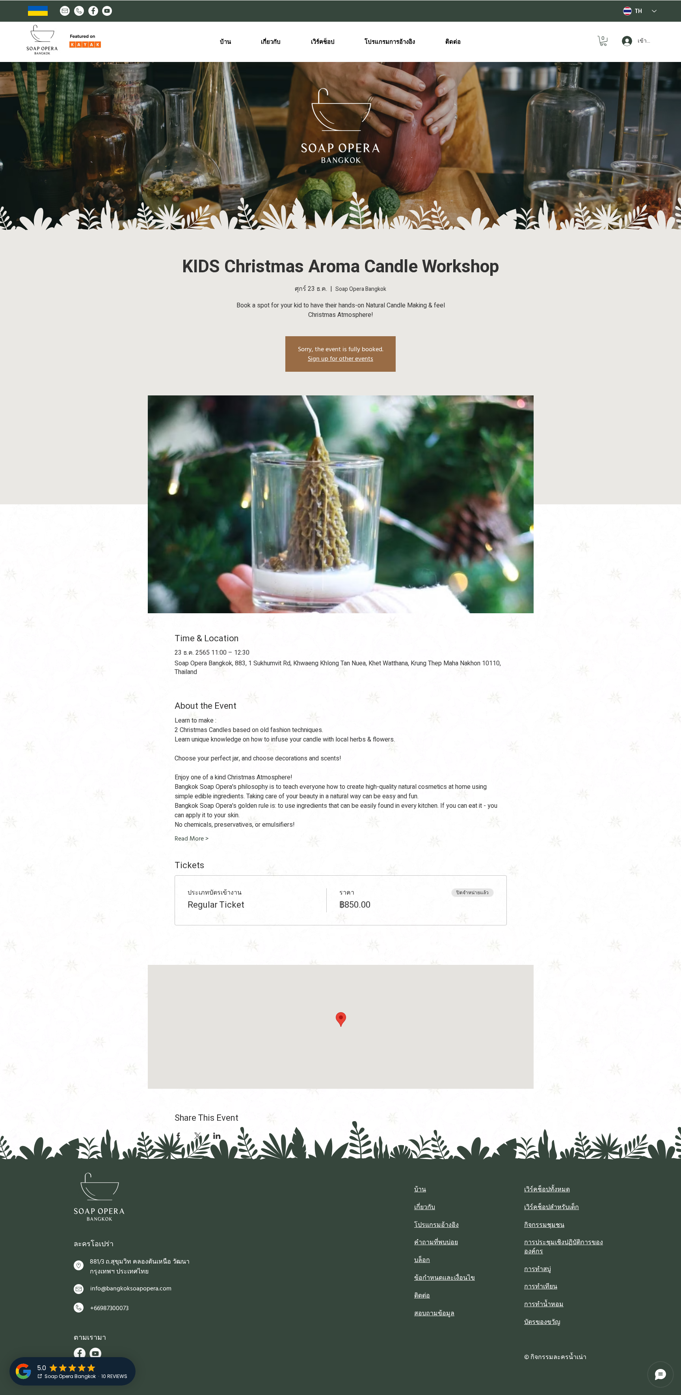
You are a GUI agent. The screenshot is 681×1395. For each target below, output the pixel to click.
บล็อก (422, 1260)
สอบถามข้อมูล (434, 1313)
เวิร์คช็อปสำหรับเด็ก (551, 1207)
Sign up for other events (340, 358)
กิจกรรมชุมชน (544, 1225)
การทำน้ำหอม (544, 1304)
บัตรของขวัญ (542, 1322)
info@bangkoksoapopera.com (130, 1288)
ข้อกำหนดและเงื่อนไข (444, 1278)
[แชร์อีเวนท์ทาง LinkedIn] (217, 1136)
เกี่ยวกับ (424, 1207)
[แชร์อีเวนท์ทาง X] (197, 1136)
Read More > (191, 838)
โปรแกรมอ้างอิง (436, 1225)
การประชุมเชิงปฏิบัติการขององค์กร (563, 1247)
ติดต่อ (422, 1295)
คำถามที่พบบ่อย (436, 1242)
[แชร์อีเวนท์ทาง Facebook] (178, 1136)
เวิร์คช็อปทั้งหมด (547, 1189)
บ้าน (420, 1189)
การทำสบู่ (537, 1269)
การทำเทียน (540, 1286)
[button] (603, 41)
